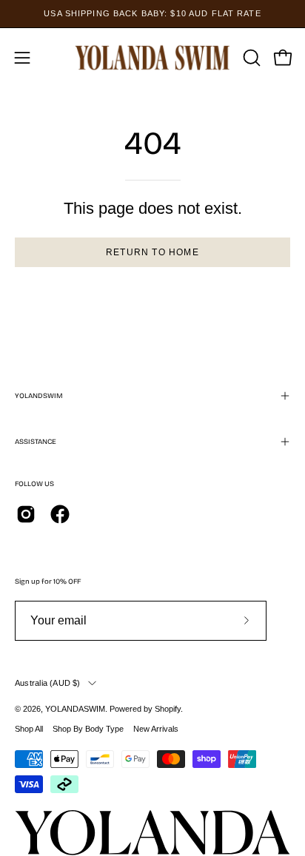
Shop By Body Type (88, 728)
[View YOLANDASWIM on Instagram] (26, 514)
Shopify (168, 708)
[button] (250, 57)
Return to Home (152, 252)
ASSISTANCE (35, 441)
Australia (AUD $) (48, 682)
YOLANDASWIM (75, 708)
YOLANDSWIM (39, 395)
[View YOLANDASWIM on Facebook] (60, 514)
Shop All (29, 728)
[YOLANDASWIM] (152, 57)
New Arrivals (155, 728)
